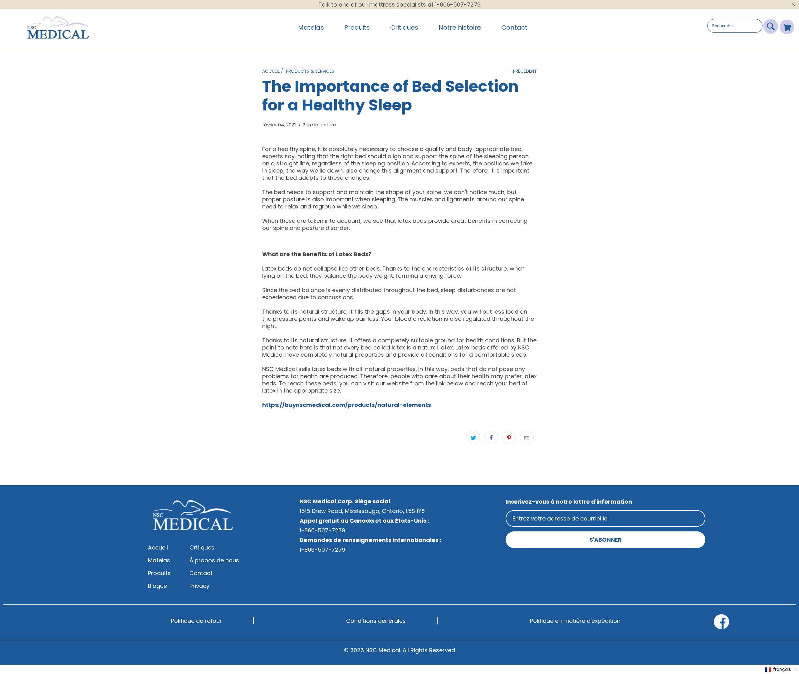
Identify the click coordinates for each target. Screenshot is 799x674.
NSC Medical (382, 650)
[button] (782, 669)
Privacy (199, 586)
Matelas (311, 27)
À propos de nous (214, 560)
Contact (514, 27)
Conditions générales (376, 621)
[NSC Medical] (57, 27)
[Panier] (783, 32)
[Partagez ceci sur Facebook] (491, 437)
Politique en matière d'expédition (575, 621)
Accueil (158, 547)
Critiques (404, 27)
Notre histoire (460, 27)
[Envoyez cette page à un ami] (527, 437)
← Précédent (522, 71)
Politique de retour (196, 621)
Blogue (157, 586)
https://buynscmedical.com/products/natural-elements (346, 405)
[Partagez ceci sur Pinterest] (509, 437)
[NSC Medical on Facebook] (716, 622)
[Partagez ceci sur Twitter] (473, 437)
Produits (357, 27)
